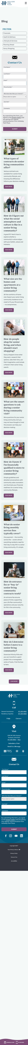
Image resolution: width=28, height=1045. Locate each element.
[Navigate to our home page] (14, 695)
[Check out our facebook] (5, 836)
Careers (18, 718)
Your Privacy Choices (13, 849)
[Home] (8, 6)
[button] (26, 3)
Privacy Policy (14, 853)
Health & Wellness (9, 37)
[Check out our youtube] (16, 836)
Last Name (7, 74)
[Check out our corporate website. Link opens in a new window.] (8, 751)
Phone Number (8, 87)
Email (5, 80)
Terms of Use (14, 857)
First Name (7, 67)
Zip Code (6, 102)
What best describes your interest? (13, 93)
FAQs (8, 718)
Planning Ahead (8, 45)
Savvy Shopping (8, 49)
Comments (7, 108)
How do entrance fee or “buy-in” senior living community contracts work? (13, 588)
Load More (14, 681)
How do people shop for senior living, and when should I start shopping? (12, 345)
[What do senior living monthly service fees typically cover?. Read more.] (14, 513)
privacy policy (16, 118)
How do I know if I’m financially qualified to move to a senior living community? (14, 468)
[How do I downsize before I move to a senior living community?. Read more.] (14, 630)
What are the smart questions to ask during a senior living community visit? (14, 408)
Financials (6, 33)
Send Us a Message (14, 746)
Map (19, 740)
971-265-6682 (22, 711)
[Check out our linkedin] (21, 836)
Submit (15, 129)
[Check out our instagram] (10, 836)
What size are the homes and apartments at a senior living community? (13, 285)
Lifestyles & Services (10, 41)
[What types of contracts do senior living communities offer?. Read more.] (14, 147)
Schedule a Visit (14, 743)
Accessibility (14, 861)
